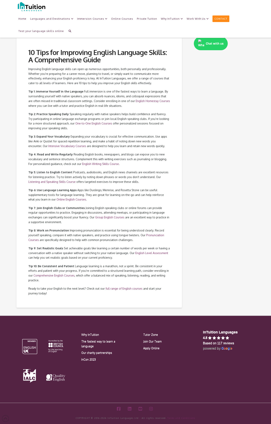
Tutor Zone (150, 334)
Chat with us (214, 43)
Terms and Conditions (181, 418)
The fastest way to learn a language (98, 344)
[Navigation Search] (70, 30)
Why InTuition (90, 334)
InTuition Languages (220, 332)
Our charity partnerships (96, 352)
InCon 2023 (88, 359)
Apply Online (151, 348)
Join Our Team (152, 341)
